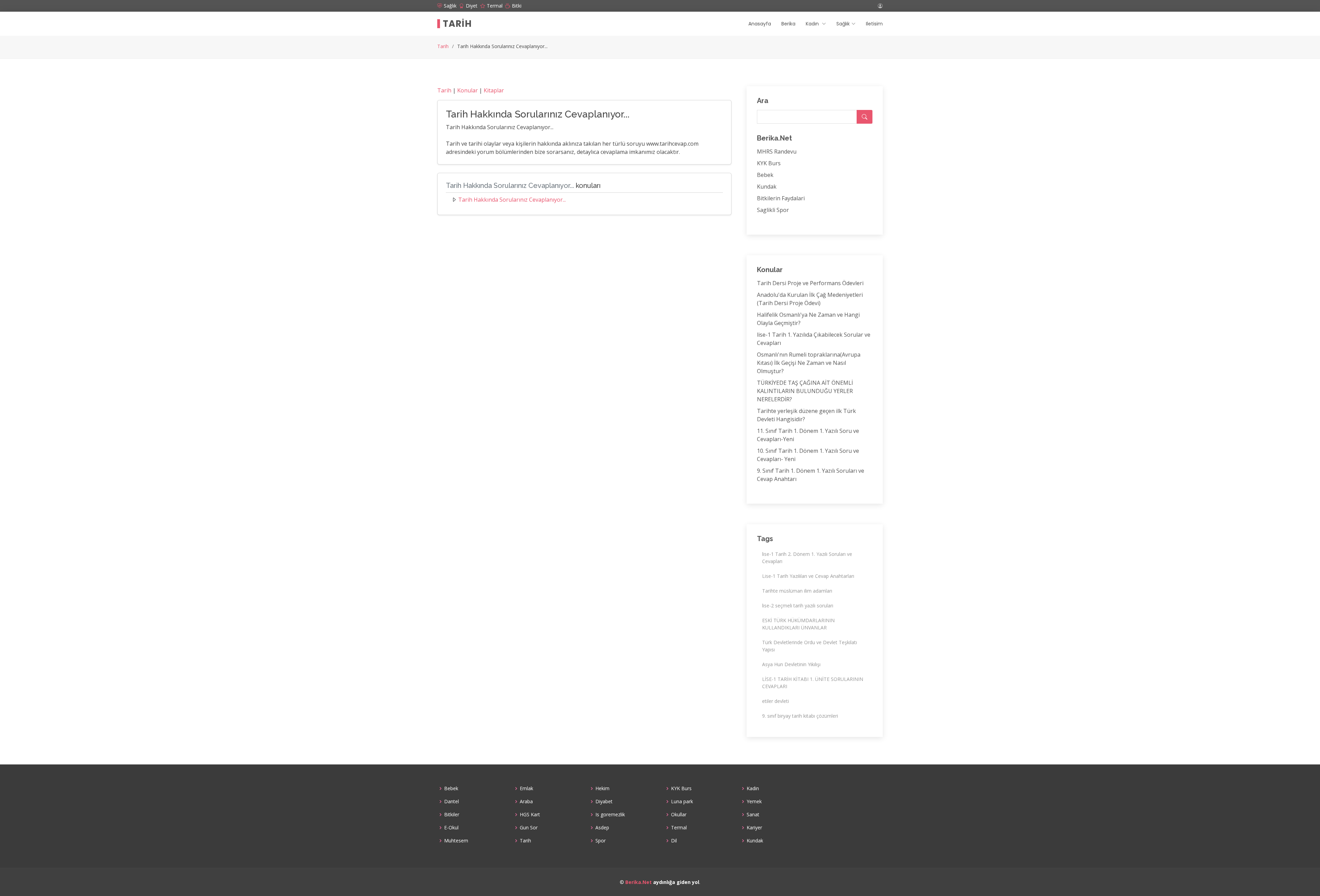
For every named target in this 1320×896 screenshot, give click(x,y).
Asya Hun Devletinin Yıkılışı (791, 664)
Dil (674, 840)
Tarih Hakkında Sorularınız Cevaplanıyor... (512, 199)
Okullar (678, 814)
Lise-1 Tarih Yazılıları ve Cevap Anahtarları (808, 576)
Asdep (602, 827)
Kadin (753, 788)
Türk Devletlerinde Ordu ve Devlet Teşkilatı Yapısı (809, 646)
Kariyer (754, 827)
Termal (679, 827)
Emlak (526, 788)
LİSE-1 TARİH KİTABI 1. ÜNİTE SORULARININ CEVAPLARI (812, 683)
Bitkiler (451, 814)
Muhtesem (456, 840)
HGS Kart (530, 814)
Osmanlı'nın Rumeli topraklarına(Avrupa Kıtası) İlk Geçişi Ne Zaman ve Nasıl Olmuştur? (808, 363)
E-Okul (451, 827)
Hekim (602, 788)
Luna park (682, 801)
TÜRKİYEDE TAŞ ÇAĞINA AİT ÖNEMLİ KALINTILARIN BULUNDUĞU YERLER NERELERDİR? (805, 391)
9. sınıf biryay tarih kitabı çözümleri (800, 716)
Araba (526, 801)
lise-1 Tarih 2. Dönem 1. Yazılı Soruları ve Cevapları (807, 557)
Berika (788, 23)
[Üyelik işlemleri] (880, 5)
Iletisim (874, 23)
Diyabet (604, 801)
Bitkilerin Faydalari (781, 198)
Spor (600, 840)
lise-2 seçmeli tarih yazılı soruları (797, 605)
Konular (467, 90)
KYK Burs (769, 163)
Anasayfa (759, 23)
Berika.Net (638, 882)
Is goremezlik (610, 814)
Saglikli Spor (773, 210)
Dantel (451, 801)
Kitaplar (494, 90)
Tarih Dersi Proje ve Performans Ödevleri (810, 283)
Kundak (767, 186)
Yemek (754, 801)
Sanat (753, 814)
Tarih (457, 24)
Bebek (765, 175)
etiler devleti (775, 701)
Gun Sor (529, 827)
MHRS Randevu (776, 151)
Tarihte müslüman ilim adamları (797, 590)
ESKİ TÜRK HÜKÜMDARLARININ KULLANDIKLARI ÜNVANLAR (798, 624)
